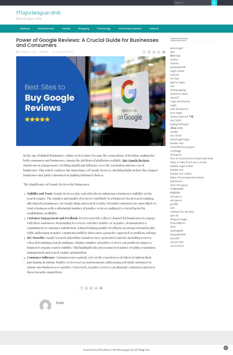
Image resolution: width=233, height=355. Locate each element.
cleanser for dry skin (182, 211)
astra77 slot (177, 242)
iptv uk (174, 215)
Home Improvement (130, 28)
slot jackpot (188, 147)
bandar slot (177, 143)
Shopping (83, 28)
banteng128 (176, 230)
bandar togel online (181, 166)
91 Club (174, 78)
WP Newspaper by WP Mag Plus (131, 350)
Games (66, 28)
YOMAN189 (176, 188)
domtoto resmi (179, 93)
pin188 (174, 204)
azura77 (174, 97)
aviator (174, 59)
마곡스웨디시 (177, 223)
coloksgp (175, 150)
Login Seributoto (180, 101)
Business (25, 28)
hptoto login (177, 82)
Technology (104, 28)
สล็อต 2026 (176, 128)
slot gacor (176, 154)
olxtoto (174, 63)
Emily (60, 303)
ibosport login (178, 219)
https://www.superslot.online (187, 177)
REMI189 (175, 192)
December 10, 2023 (27, 52)
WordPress (104, 350)
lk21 (172, 52)
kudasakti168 (177, 67)
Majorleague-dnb (38, 13)
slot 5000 (175, 120)
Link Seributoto (179, 109)
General (154, 28)
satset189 (175, 147)
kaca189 (174, 238)
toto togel (176, 112)
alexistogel (176, 48)
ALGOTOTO (177, 246)
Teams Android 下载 (182, 116)
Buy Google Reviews (62, 52)
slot (172, 86)
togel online (177, 71)
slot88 (174, 131)
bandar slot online (180, 173)
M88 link (175, 55)
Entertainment (46, 28)
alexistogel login (179, 139)
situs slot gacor (179, 185)
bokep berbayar (179, 124)
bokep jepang (178, 90)
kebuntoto (176, 181)
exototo (174, 74)
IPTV (173, 227)
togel (173, 105)
